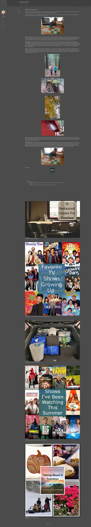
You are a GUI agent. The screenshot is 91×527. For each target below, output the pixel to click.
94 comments (28, 317)
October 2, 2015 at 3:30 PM (34, 181)
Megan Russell (29, 181)
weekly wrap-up (19, 13)
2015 (17, 11)
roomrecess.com (63, 45)
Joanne (3, 16)
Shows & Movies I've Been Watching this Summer (36, 440)
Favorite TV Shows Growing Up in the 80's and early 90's (37, 316)
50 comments (28, 441)
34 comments (28, 363)
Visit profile (3, 17)
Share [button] (18, 8)
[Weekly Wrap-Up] (52, 172)
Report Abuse (3, 28)
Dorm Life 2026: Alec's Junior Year (32, 362)
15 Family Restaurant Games (31, 238)
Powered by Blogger (49, 523)
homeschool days (19, 12)
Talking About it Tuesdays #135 (32, 517)
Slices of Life (24, 2)
